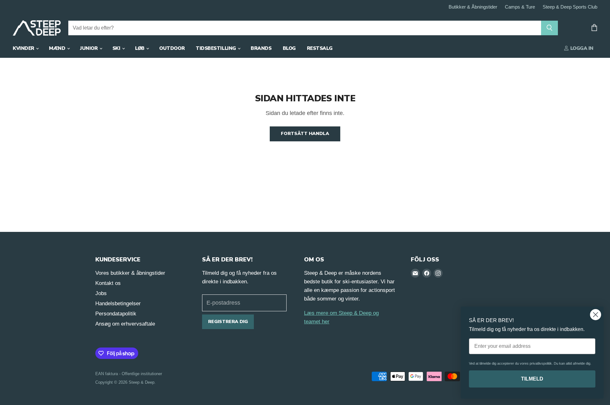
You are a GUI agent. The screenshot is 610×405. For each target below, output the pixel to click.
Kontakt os (108, 283)
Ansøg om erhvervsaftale (125, 324)
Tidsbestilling (216, 48)
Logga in (581, 48)
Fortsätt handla (305, 134)
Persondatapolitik (115, 314)
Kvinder (24, 48)
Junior (89, 48)
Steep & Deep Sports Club (570, 7)
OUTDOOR (172, 48)
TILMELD (532, 378)
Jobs (101, 293)
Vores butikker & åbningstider (130, 273)
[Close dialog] (595, 314)
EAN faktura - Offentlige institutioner (128, 373)
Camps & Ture (520, 7)
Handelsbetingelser (118, 303)
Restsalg (319, 48)
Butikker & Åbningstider (473, 7)
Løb (140, 48)
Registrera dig (228, 322)
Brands (261, 48)
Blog (289, 48)
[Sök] (549, 28)
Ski (116, 48)
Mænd (57, 48)
